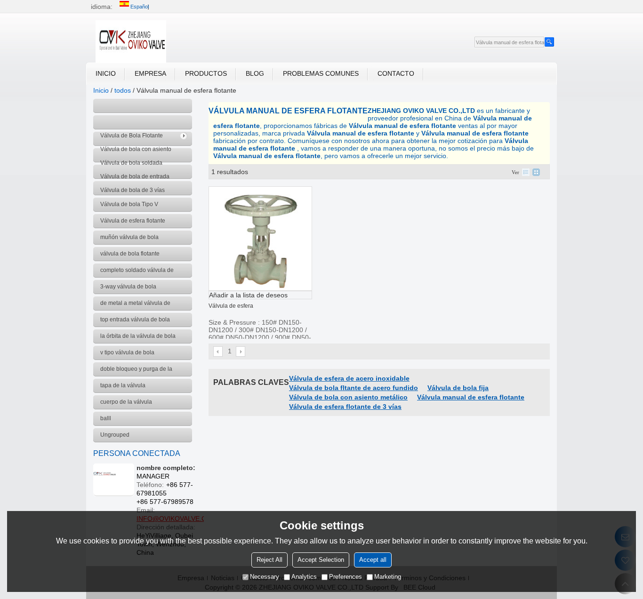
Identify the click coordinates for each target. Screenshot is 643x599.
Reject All (269, 559)
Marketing (387, 576)
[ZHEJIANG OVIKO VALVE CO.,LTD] (131, 41)
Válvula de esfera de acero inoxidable (349, 378)
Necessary (264, 576)
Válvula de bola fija (458, 387)
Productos (206, 73)
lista (526, 172)
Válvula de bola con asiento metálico (348, 397)
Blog (255, 73)
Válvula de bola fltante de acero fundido (353, 387)
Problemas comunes (321, 73)
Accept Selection (320, 559)
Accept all (372, 559)
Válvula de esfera (231, 306)
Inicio (106, 73)
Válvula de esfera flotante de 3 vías (345, 406)
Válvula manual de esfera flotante (470, 397)
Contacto (396, 73)
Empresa (150, 73)
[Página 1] (218, 351)
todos (122, 90)
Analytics (304, 576)
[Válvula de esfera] (260, 238)
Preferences (345, 576)
